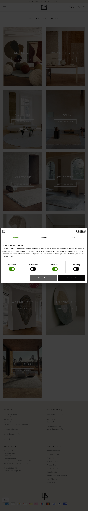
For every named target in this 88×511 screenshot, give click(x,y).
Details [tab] (44, 238)
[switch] (33, 269)
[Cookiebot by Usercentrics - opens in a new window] (76, 231)
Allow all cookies (71, 278)
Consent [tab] (15, 238)
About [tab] (72, 238)
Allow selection (43, 278)
